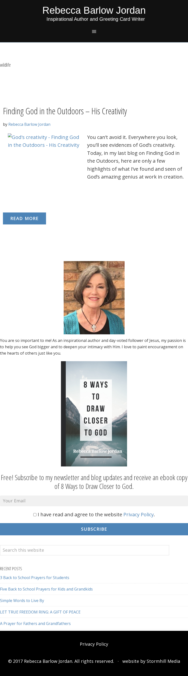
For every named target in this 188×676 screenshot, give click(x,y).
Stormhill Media (163, 661)
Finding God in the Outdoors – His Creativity (65, 111)
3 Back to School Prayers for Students (34, 577)
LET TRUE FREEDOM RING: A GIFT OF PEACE (40, 612)
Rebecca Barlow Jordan (94, 10)
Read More (24, 218)
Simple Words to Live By (22, 600)
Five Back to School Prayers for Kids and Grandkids (46, 589)
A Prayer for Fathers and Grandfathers (35, 623)
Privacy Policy (138, 514)
